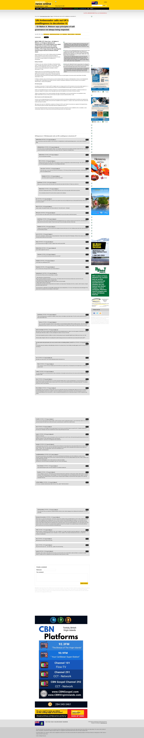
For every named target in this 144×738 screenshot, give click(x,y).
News (41, 8)
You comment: (40, 572)
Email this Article (38, 37)
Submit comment (84, 583)
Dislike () (54, 139)
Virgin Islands (77, 34)
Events (52, 721)
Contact (105, 1)
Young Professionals (49, 8)
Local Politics (58, 8)
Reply (87, 139)
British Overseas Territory (54, 34)
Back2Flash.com (104, 722)
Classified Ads (65, 721)
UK (61, 34)
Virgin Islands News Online (45, 16)
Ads (88, 8)
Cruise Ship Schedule (58, 721)
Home (37, 8)
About (91, 8)
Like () (50, 139)
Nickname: (39, 569)
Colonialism (64, 34)
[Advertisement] (62, 121)
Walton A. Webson (71, 34)
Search (104, 5)
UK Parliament (46, 34)
